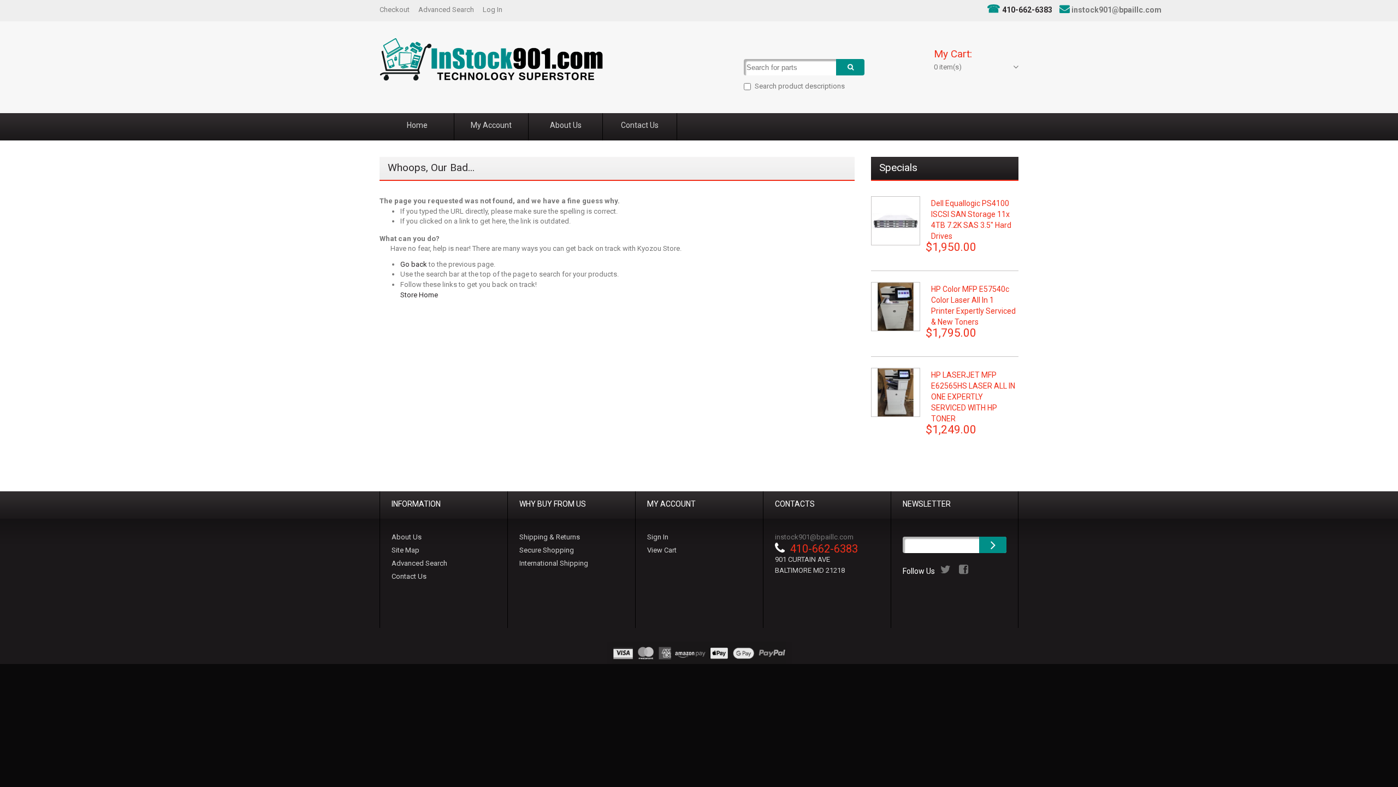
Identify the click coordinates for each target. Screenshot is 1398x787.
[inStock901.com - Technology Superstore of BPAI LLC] (491, 59)
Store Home (419, 295)
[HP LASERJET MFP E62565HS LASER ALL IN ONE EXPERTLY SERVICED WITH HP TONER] (895, 392)
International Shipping (553, 563)
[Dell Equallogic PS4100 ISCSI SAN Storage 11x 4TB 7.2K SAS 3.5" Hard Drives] (895, 220)
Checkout (395, 9)
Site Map (405, 550)
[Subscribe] (992, 545)
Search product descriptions (800, 86)
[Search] (850, 67)
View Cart (662, 550)
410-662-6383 (1027, 9)
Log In (492, 9)
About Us (407, 537)
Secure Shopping (546, 550)
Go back (413, 264)
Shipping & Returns (549, 537)
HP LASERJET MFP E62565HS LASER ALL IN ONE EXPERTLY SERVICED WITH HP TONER (973, 397)
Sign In (657, 537)
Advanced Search (446, 9)
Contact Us (409, 576)
